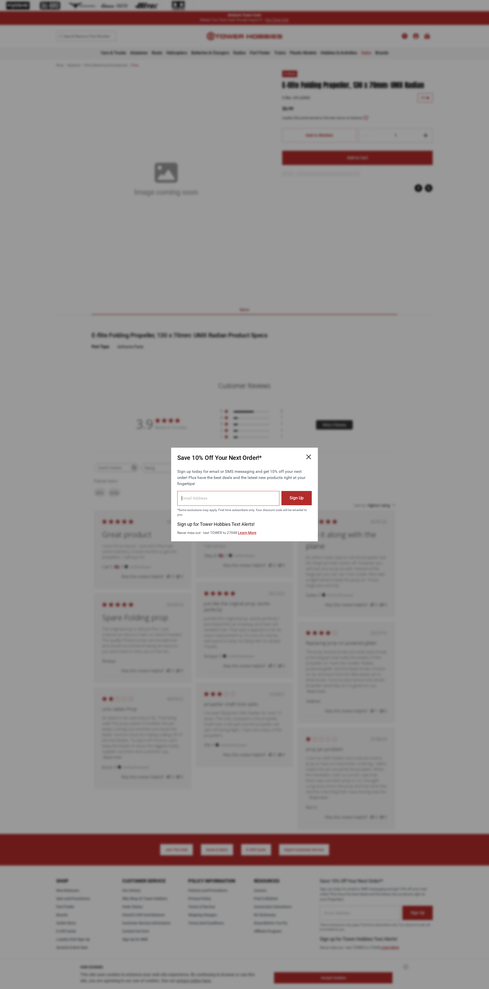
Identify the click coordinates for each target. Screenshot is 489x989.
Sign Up (297, 498)
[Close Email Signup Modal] (309, 457)
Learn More (247, 533)
